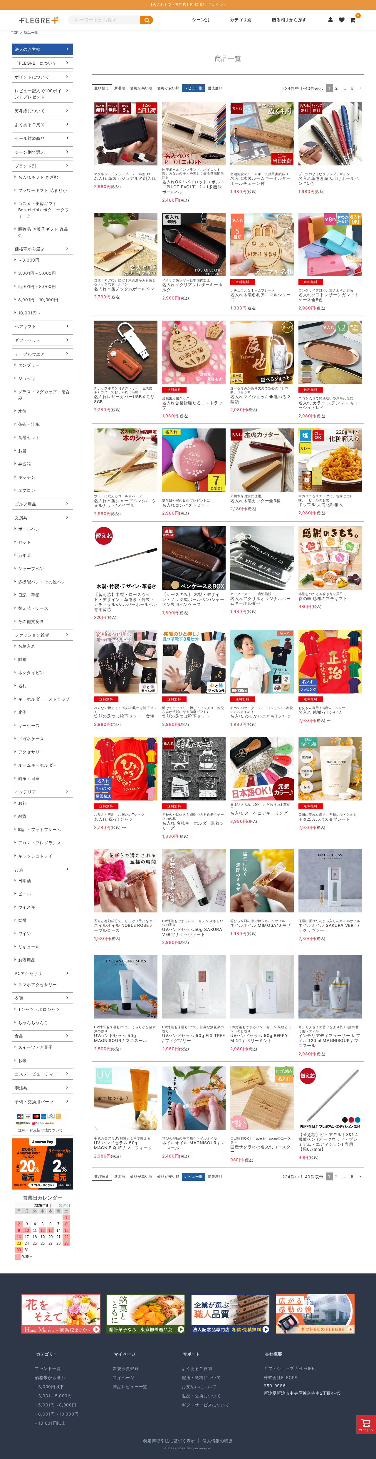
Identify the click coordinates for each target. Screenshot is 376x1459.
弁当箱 (24, 463)
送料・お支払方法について (40, 1130)
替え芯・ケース (33, 608)
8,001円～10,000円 (38, 299)
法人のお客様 (28, 49)
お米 (22, 1060)
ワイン (24, 933)
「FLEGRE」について (36, 63)
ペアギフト (25, 326)
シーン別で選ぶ (30, 152)
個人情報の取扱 (217, 1440)
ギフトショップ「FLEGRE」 (291, 1368)
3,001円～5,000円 (37, 273)
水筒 (22, 410)
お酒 (19, 869)
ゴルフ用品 (25, 503)
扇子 (22, 712)
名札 (22, 685)
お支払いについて (199, 1386)
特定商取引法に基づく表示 (169, 1440)
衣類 (19, 998)
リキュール (29, 946)
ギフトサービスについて (205, 1404)
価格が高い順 (141, 88)
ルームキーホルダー (37, 765)
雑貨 (22, 816)
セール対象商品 (30, 138)
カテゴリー (47, 1353)
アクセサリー (31, 751)
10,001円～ (29, 312)
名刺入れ (27, 646)
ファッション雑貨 (32, 634)
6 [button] (352, 88)
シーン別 (200, 20)
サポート (191, 1353)
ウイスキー (29, 906)
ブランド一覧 (48, 1368)
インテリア (25, 791)
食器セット (29, 437)
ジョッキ (27, 378)
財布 (22, 659)
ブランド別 (25, 165)
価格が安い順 (168, 88)
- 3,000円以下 (49, 1386)
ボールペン (29, 528)
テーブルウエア (30, 353)
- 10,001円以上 (50, 1423)
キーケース (29, 725)
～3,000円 (29, 259)
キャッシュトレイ (35, 855)
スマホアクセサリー (37, 984)
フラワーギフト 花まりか (42, 190)
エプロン (27, 490)
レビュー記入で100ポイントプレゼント (38, 93)
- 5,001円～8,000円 (55, 1404)
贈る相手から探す (289, 20)
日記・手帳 (29, 594)
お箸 (22, 450)
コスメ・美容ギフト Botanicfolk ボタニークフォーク (43, 209)
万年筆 (24, 555)
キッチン (27, 477)
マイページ (125, 1353)
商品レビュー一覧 (130, 1386)
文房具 (21, 517)
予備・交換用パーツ (34, 1101)
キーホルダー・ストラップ (44, 698)
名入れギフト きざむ (38, 177)
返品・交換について (201, 1395)
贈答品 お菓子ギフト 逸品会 (43, 232)
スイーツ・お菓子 (35, 1047)
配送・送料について (201, 1377)
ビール (24, 893)
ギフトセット (28, 340)
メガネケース (31, 738)
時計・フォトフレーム (39, 829)
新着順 (119, 88)
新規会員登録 (126, 1368)
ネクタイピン (31, 672)
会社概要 (273, 1353)
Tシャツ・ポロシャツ (39, 1009)
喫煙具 (21, 1087)
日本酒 (24, 880)
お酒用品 (27, 959)
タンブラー (29, 365)
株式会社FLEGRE (280, 1377)
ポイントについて (32, 76)
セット (24, 542)
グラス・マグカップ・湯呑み (44, 394)
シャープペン (31, 568)
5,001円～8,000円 (37, 286)
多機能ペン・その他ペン (42, 581)
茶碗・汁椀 (29, 424)
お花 (22, 802)
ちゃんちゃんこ (33, 1022)
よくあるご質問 (30, 124)
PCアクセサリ (28, 973)
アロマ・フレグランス (39, 842)
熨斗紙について (30, 110)
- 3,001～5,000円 (53, 1395)
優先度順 (215, 88)
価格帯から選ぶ (30, 248)
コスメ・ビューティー (36, 1073)
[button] (360, 88)
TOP (15, 32)
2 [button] (336, 88)
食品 (19, 1035)
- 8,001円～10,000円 (56, 1413)
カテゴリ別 (241, 20)
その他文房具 (31, 621)
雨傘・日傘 (29, 778)
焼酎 (22, 920)
